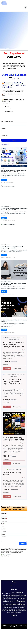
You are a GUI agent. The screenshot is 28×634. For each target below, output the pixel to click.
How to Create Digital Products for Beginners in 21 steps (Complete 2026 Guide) (14, 209)
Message (3, 534)
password (3, 128)
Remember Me (4, 135)
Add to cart (7, 368)
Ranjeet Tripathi (10, 182)
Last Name (3, 518)
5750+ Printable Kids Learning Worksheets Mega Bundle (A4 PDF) (12, 381)
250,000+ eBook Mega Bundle (12, 473)
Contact (3, 529)
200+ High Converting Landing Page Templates (13, 438)
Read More (3, 180)
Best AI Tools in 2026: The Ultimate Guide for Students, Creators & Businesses (13, 171)
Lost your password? (5, 144)
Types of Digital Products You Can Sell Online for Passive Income (13, 284)
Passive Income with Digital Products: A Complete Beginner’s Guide (12, 247)
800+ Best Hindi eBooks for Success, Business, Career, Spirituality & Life (13, 344)
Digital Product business (6, 206)
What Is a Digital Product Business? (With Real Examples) (14, 320)
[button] (25, 7)
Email (2, 523)
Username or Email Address (7, 121)
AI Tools (2, 168)
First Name (3, 513)
